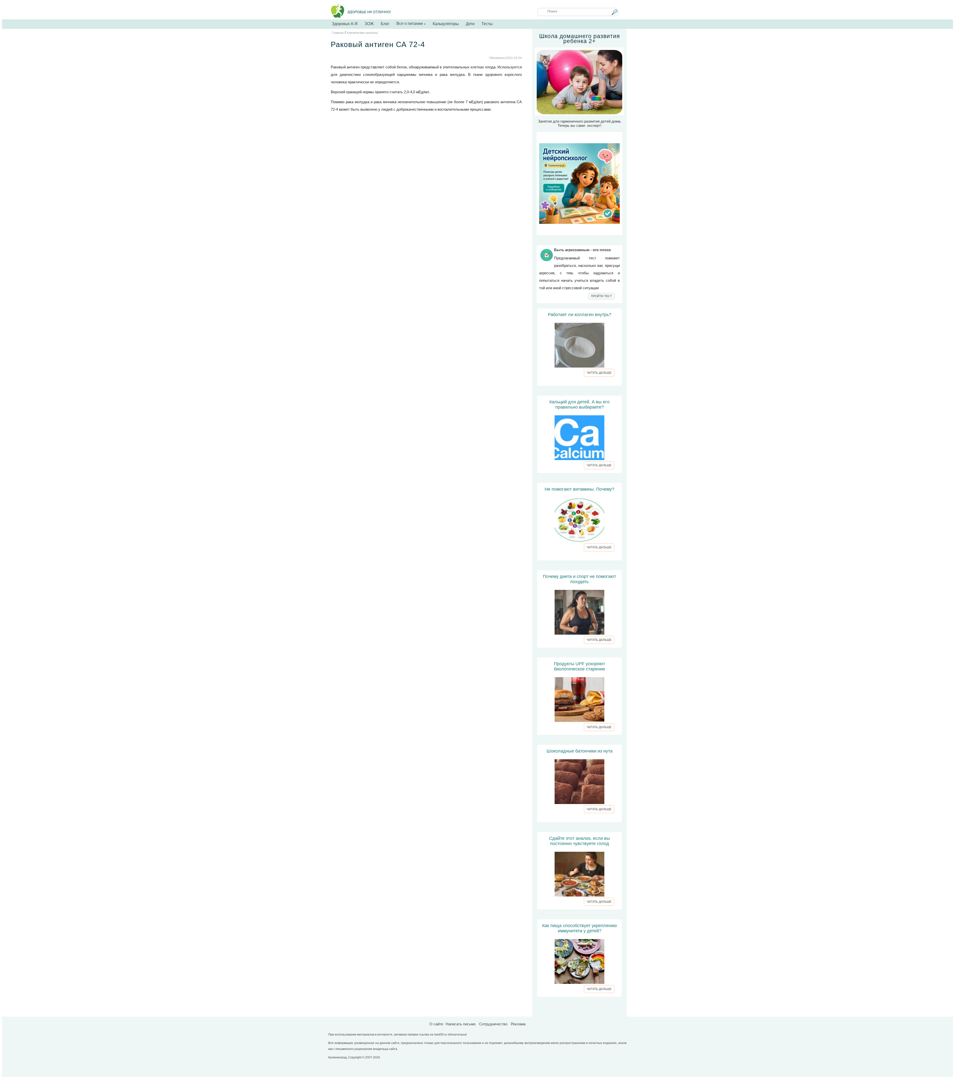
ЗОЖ (369, 24)
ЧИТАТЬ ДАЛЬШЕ (599, 373)
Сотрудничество (493, 1024)
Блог (385, 24)
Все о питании (411, 23)
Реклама (518, 1024)
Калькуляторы (446, 24)
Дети (470, 24)
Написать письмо (461, 1024)
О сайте (436, 1024)
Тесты (487, 24)
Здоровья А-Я (345, 24)
